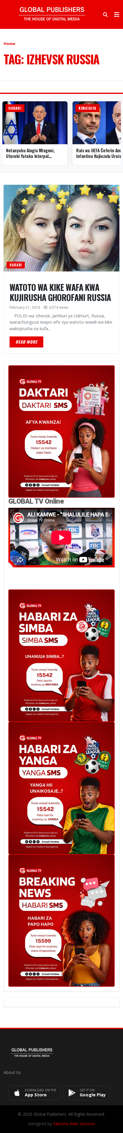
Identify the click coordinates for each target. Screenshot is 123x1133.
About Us (12, 1072)
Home (9, 43)
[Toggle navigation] (117, 14)
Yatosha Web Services (74, 1123)
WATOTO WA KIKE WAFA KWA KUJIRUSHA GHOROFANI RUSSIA (60, 292)
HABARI (16, 265)
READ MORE (26, 342)
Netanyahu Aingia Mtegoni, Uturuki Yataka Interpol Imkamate (30, 155)
